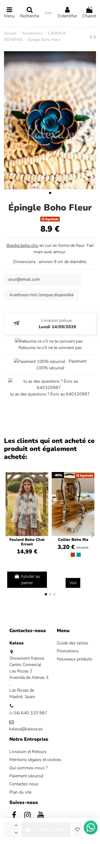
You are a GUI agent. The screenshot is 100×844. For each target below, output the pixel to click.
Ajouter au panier (50, 830)
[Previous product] (92, 37)
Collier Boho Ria (73, 539)
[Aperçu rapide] (44, 490)
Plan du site (20, 792)
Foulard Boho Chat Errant (27, 542)
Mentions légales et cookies (35, 760)
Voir (73, 583)
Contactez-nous (23, 784)
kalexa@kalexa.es (26, 729)
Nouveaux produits (74, 659)
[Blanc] (67, 555)
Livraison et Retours (28, 752)
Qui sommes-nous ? (28, 768)
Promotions (68, 651)
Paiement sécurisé (26, 776)
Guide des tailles (72, 643)
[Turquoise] (79, 555)
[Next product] (95, 37)
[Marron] (73, 555)
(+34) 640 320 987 (28, 713)
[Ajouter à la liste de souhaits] (77, 829)
